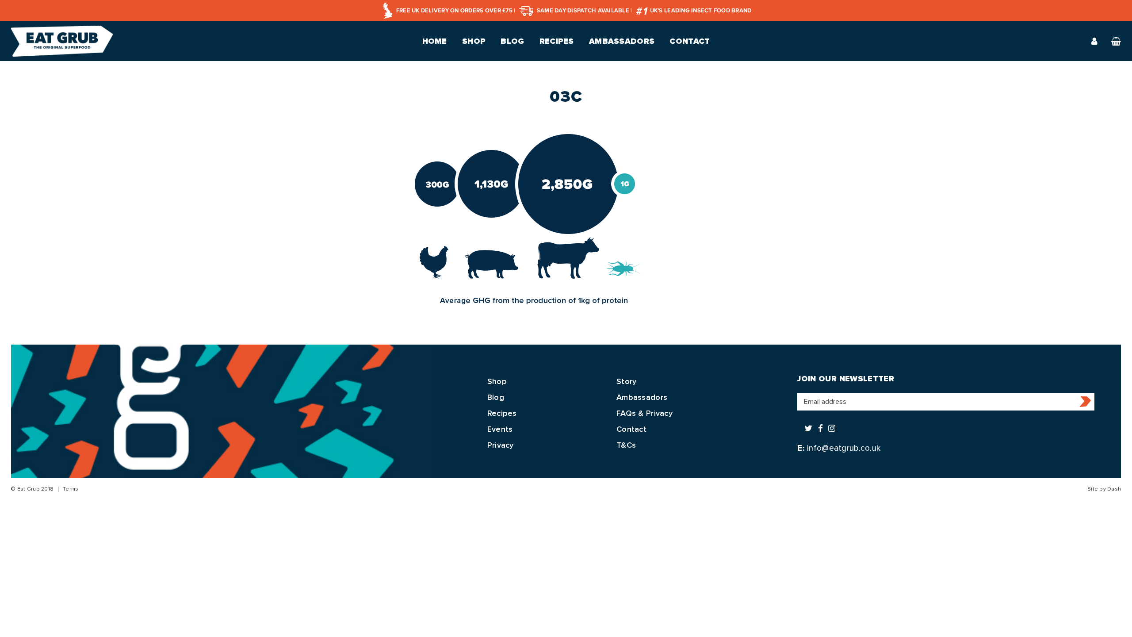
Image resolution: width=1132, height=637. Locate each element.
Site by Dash (1104, 489)
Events (500, 429)
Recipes (556, 41)
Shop (474, 41)
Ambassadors (621, 41)
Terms (70, 489)
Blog (512, 41)
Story (626, 381)
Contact (689, 41)
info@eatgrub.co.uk (843, 448)
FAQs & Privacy (644, 413)
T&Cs (626, 445)
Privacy (500, 445)
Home (434, 41)
